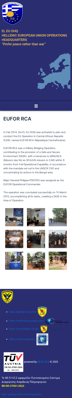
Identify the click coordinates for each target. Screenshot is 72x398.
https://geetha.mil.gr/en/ (22, 311)
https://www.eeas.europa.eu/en (26, 320)
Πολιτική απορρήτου (29, 394)
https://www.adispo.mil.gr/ (24, 328)
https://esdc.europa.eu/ (22, 339)
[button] (36, 106)
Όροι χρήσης (9, 394)
